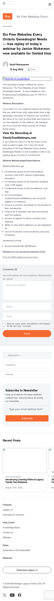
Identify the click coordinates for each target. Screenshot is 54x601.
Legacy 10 (8, 509)
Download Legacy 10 (27, 570)
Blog (7, 16)
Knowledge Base (11, 527)
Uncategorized (13, 477)
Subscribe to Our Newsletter (16, 550)
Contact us (8, 532)
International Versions (13, 514)
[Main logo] (8, 4)
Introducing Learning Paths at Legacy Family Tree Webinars (25, 480)
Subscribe (27, 418)
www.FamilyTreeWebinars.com (19, 94)
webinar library (10, 154)
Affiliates (7, 537)
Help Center (9, 522)
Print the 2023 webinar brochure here (20, 257)
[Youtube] (12, 595)
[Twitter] (4, 595)
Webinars (7, 26)
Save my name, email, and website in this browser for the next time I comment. (28, 325)
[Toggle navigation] (49, 4)
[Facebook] (19, 595)
